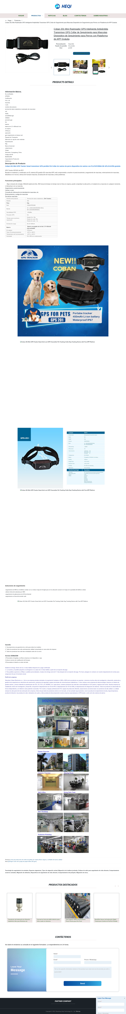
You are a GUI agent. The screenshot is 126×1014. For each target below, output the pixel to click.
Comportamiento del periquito (67, 872)
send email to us (83, 53)
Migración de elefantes (23, 872)
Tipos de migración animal (50, 870)
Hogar (21, 15)
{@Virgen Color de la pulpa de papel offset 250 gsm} (22, 861)
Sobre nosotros (101, 15)
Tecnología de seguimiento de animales (16, 870)
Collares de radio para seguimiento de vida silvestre (93, 870)
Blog (65, 15)
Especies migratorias (35, 870)
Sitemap (78, 1011)
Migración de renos (82, 872)
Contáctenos (80, 15)
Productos (36, 15)
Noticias (52, 15)
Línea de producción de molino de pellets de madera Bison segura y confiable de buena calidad (36, 859)
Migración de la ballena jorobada (67, 870)
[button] (51, 67)
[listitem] (63, 67)
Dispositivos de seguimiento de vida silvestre (44, 872)
